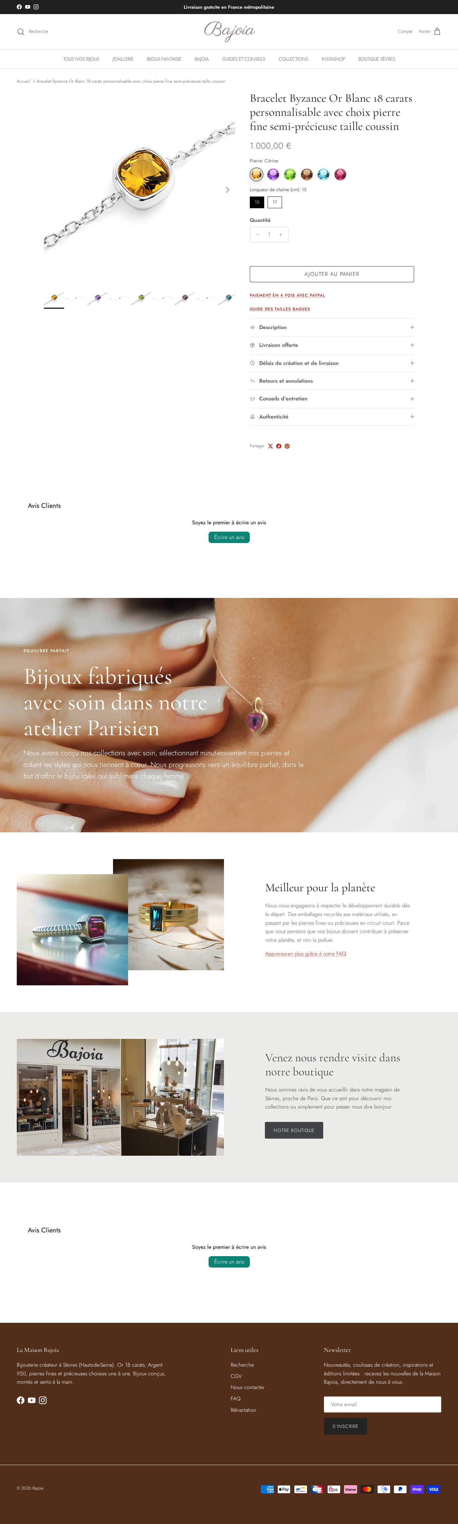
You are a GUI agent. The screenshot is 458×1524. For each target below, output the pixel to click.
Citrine (256, 174)
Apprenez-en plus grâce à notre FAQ (305, 954)
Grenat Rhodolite (340, 174)
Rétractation (243, 1410)
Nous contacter (248, 1387)
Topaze (323, 174)
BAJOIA (202, 59)
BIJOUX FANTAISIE (164, 59)
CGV (236, 1376)
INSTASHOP (333, 59)
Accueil (23, 81)
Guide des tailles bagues (280, 309)
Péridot (290, 174)
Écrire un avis (229, 537)
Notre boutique (294, 1130)
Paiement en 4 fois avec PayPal (287, 295)
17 (275, 201)
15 (256, 201)
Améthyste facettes (273, 174)
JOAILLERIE (123, 59)
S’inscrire (345, 1426)
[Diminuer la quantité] (256, 234)
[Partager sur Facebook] (278, 446)
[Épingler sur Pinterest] (287, 446)
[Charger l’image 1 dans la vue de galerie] (139, 186)
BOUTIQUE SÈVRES (376, 59)
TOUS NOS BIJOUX (81, 59)
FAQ (236, 1398)
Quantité (260, 220)
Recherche (242, 1365)
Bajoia (38, 1488)
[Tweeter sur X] (270, 446)
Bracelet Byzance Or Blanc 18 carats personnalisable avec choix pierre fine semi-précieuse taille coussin (131, 81)
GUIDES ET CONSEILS (243, 59)
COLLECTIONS (293, 59)
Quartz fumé (306, 174)
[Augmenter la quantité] (282, 234)
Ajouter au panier (331, 274)
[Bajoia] (229, 32)
